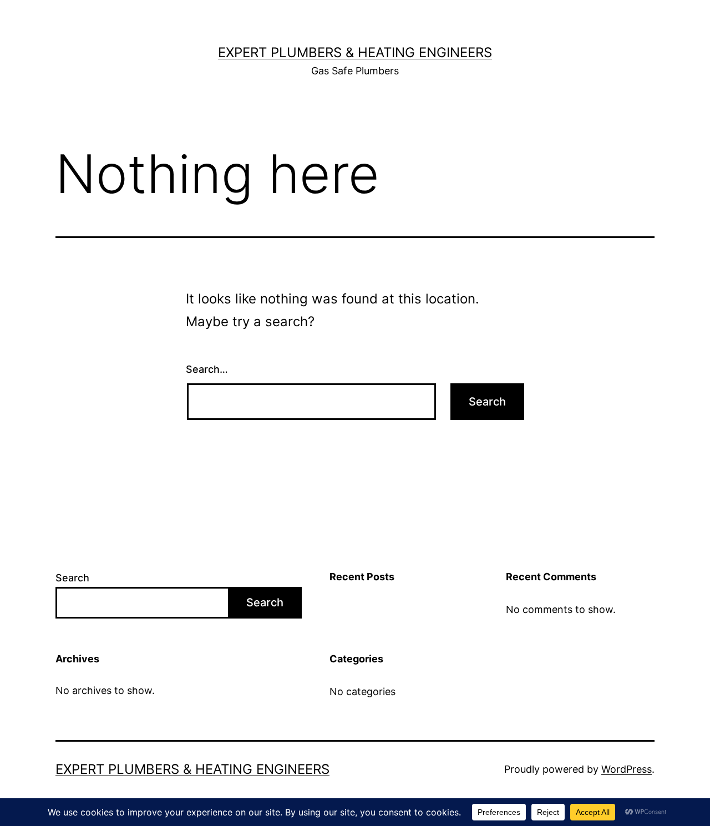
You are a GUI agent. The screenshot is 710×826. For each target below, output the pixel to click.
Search (72, 578)
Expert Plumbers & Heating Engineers (355, 52)
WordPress (626, 769)
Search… (207, 369)
